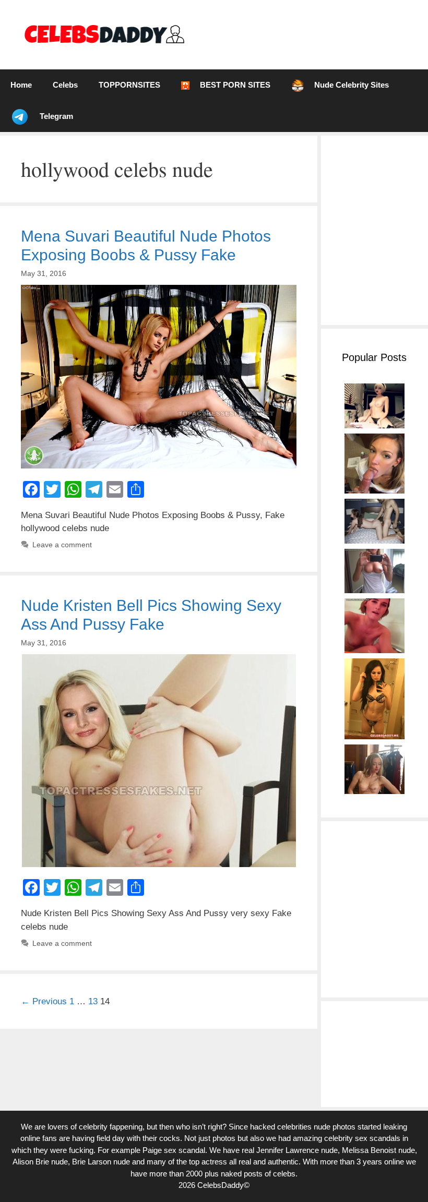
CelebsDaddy (220, 1185)
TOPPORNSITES (129, 84)
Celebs (65, 84)
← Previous (44, 1001)
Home (21, 84)
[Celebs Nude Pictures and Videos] (103, 34)
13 (93, 1001)
